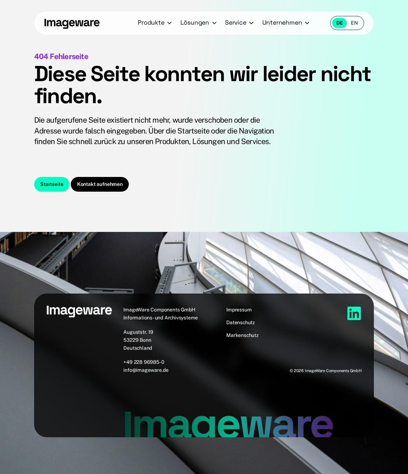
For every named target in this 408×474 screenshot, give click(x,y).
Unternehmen (282, 23)
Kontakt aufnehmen (100, 184)
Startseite (51, 184)
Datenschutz (240, 322)
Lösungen (194, 23)
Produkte (151, 23)
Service (235, 23)
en (354, 23)
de (339, 23)
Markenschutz (242, 335)
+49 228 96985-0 (143, 362)
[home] (72, 23)
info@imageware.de (146, 370)
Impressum (238, 310)
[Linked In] (354, 313)
